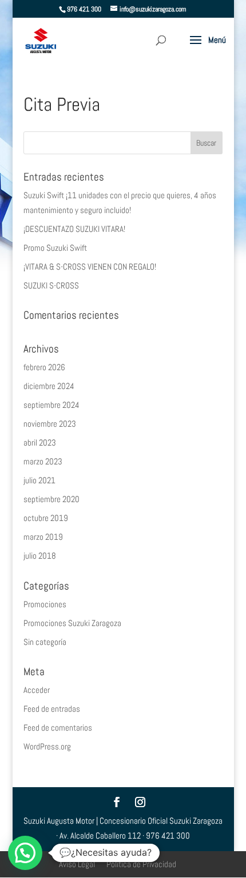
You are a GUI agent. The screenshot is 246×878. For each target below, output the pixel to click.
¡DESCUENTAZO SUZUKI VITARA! (74, 228)
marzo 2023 (42, 461)
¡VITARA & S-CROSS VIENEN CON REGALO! (89, 266)
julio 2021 (39, 480)
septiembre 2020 (51, 499)
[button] (25, 853)
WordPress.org (47, 746)
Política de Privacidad (141, 864)
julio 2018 (39, 555)
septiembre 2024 (51, 404)
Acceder (36, 689)
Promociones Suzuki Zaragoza (72, 623)
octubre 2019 (45, 517)
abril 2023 (39, 442)
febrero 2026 (44, 367)
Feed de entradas (51, 708)
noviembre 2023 (49, 423)
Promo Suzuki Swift (55, 247)
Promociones (44, 604)
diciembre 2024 (48, 385)
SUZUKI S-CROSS (51, 285)
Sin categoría (44, 641)
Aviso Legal (77, 864)
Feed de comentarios (57, 727)
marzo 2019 (43, 536)
